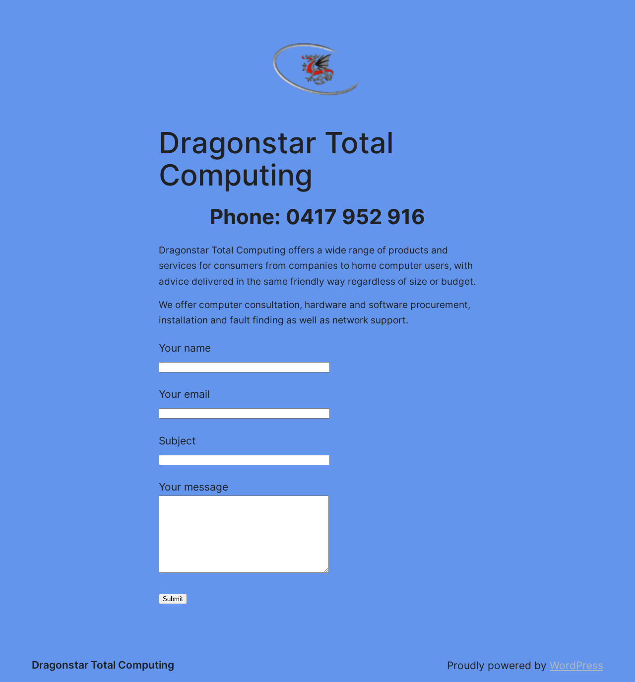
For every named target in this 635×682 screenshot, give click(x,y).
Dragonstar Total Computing (103, 664)
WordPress (576, 665)
